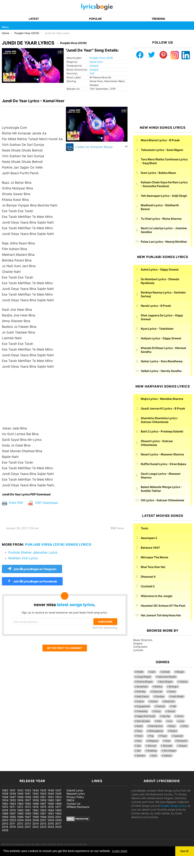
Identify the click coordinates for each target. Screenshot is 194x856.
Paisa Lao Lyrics (164, 241)
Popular (95, 18)
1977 (58, 806)
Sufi (138, 750)
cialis (19, 769)
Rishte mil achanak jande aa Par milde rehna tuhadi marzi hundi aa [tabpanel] (32, 306)
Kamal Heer (96, 61)
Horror (180, 716)
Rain (139, 741)
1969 (58, 803)
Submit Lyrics (74, 790)
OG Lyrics (162, 500)
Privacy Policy (75, 797)
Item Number (143, 721)
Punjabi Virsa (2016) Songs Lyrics (58, 544)
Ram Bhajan (166, 681)
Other (185, 726)
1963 (12, 803)
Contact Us (73, 803)
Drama (140, 701)
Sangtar (94, 69)
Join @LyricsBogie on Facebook (35, 581)
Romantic (182, 741)
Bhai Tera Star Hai (153, 567)
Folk (92, 73)
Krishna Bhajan (145, 681)
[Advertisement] (33, 399)
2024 (51, 826)
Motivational (155, 726)
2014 (35, 823)
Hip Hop (166, 716)
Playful (173, 731)
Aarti (152, 672)
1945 (58, 793)
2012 (20, 823)
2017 (58, 823)
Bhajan (180, 672)
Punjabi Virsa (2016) (101, 57)
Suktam (168, 755)
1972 (20, 806)
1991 (43, 813)
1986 (5, 813)
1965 (28, 803)
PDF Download (46, 503)
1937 (58, 790)
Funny (157, 711)
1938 (5, 793)
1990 (35, 813)
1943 (43, 793)
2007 (43, 820)
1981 (28, 810)
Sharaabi (167, 746)
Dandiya (160, 696)
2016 (51, 823)
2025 (58, 826)
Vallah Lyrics (161, 371)
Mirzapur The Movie (154, 557)
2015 (43, 823)
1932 (20, 790)
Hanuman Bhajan (167, 677)
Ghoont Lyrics (157, 443)
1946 (5, 797)
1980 (20, 810)
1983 (43, 810)
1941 (28, 793)
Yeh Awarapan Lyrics (164, 196)
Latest (34, 18)
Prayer (163, 736)
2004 (20, 820)
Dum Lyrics (158, 173)
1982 (35, 810)
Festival (161, 706)
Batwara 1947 (150, 547)
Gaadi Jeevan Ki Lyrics (163, 408)
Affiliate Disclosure (77, 806)
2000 (51, 816)
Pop (151, 736)
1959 (43, 800)
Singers (137, 643)
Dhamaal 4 (148, 576)
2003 (12, 820)
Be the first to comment (64, 648)
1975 (43, 806)
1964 (20, 803)
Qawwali (178, 736)
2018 (5, 826)
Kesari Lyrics (162, 454)
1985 (58, 810)
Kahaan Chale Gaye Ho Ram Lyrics (164, 184)
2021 (28, 826)
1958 (35, 800)
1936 (51, 790)
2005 (28, 820)
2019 (12, 826)
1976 (51, 806)
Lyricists (138, 650)
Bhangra (173, 686)
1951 (43, 797)
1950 (35, 797)
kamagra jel (67, 769)
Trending (158, 18)
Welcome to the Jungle (156, 596)
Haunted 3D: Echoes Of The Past (163, 605)
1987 (12, 813)
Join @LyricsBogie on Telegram (34, 569)
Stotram (141, 755)
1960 (51, 800)
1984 (51, 810)
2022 (35, 826)
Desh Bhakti (177, 696)
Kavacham (142, 686)
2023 (43, 826)
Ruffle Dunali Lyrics (163, 464)
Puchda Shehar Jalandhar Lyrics (32, 552)
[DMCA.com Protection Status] (77, 820)
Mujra (172, 726)
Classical (157, 691)
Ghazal (171, 711)
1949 (28, 797)
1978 (5, 810)
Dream (154, 701)
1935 (43, 790)
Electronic (169, 701)
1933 (28, 790)
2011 (12, 823)
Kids (159, 721)
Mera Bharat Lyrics (160, 140)
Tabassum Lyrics (162, 150)
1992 (51, 813)
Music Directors (142, 640)
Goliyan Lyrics (161, 338)
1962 (5, 803)
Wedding (151, 750)
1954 (5, 800)
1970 (5, 806)
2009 (58, 820)
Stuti (154, 755)
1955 (12, 800)
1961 (58, 800)
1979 (12, 810)
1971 (12, 806)
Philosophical (156, 731)
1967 (43, 803)
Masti (139, 726)
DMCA (70, 800)
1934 (35, 790)
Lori (170, 721)
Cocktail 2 (148, 586)
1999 (43, 816)
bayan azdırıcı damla (35, 769)
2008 (51, 820)
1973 (28, 806)
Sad (139, 746)
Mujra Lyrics (162, 399)
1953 (58, 797)
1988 (20, 813)
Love (181, 721)
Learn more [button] (119, 851)
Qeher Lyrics (162, 361)
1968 (51, 803)
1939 (12, 793)
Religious (153, 741)
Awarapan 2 (149, 538)
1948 (20, 797)
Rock (167, 741)
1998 (35, 816)
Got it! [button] (185, 851)
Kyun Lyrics (157, 328)
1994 (5, 816)
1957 (28, 800)
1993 (58, 813)
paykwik (54, 769)
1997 (28, 816)
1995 (12, 816)
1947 (12, 797)
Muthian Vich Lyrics (23, 558)
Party (139, 731)
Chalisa (183, 681)
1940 (20, 793)
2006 (35, 820)
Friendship (142, 711)
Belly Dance (143, 696)
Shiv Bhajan (169, 750)
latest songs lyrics (75, 604)
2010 (5, 823)
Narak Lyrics (156, 306)
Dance (172, 691)
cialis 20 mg (7, 769)
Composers (140, 646)
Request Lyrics (75, 793)
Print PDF (15, 503)
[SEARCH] (190, 25)
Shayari (183, 746)
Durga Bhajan (144, 677)
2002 (5, 820)
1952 (51, 797)
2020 (20, 826)
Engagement (143, 706)
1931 (12, 790)
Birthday (141, 691)
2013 (28, 823)
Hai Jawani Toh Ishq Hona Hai (161, 615)
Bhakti (140, 672)
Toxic (144, 528)
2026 (5, 830)
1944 (51, 793)
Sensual (152, 746)
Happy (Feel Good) (146, 716)
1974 (35, 806)
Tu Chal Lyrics (161, 218)
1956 (20, 800)
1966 (35, 803)
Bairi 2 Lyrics (162, 431)
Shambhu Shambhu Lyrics (160, 420)
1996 (20, 816)
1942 (35, 793)
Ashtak (166, 672)
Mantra (158, 686)
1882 (5, 790)
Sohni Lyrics (159, 269)
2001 (58, 816)
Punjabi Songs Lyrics (173, 805)
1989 (28, 813)
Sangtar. (94, 65)
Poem (139, 736)
